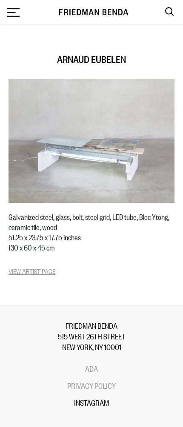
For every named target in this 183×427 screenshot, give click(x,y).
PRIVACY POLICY (91, 385)
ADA (91, 368)
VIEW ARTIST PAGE (32, 271)
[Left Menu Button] (13, 13)
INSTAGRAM (91, 402)
